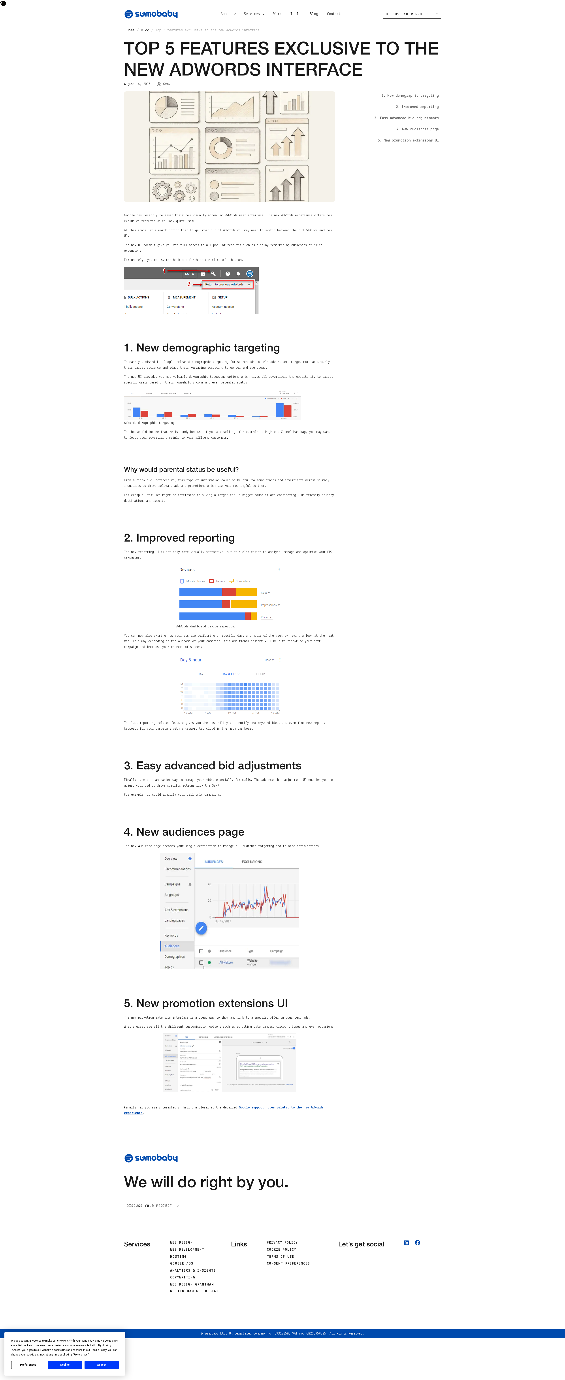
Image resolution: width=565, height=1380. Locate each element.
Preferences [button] (81, 1354)
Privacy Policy (282, 1242)
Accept (101, 1364)
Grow (166, 84)
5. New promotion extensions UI (408, 141)
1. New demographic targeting (410, 96)
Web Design (181, 1242)
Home (131, 30)
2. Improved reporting (417, 107)
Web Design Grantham (192, 1284)
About (225, 14)
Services (252, 14)
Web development (187, 1250)
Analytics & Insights (193, 1270)
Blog (314, 14)
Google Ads (181, 1263)
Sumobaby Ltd (215, 1333)
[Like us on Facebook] (417, 1269)
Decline (65, 1364)
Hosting (178, 1257)
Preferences (28, 1364)
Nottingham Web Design (194, 1291)
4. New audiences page (417, 130)
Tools (295, 14)
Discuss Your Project (149, 1206)
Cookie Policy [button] (98, 1350)
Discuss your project (408, 14)
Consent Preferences (288, 1263)
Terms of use (280, 1257)
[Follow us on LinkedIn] (406, 1269)
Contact (334, 14)
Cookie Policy (281, 1250)
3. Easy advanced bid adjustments (406, 118)
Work (277, 14)
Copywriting (182, 1277)
